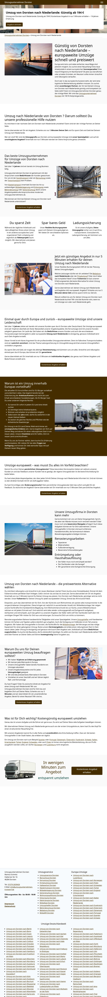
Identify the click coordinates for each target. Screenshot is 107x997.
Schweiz (88, 740)
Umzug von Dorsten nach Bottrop (86, 959)
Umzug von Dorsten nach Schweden (87, 885)
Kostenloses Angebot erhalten (28, 207)
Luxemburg (51, 745)
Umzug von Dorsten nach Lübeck (53, 959)
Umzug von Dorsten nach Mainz (52, 956)
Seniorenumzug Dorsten (49, 893)
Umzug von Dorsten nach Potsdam (20, 946)
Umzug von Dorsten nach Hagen (53, 974)
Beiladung (97, 273)
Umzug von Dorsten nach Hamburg (20, 951)
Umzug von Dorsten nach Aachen (53, 934)
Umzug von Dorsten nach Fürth (85, 944)
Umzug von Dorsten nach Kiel (51, 936)
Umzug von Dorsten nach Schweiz (86, 918)
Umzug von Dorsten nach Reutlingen (87, 964)
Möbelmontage (69, 624)
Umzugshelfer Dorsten (49, 905)
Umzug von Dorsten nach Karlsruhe (20, 994)
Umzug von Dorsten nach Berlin (19, 929)
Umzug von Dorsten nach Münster (20, 989)
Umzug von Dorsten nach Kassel (52, 971)
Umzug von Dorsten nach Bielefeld (20, 986)
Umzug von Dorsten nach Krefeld (53, 954)
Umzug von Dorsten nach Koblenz (86, 971)
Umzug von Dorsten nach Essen (19, 934)
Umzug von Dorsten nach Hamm (53, 981)
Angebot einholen (14, 24)
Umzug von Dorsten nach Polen (85, 883)
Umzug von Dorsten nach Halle (52, 941)
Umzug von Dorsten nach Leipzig (19, 936)
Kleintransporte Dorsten (49, 900)
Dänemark (61, 740)
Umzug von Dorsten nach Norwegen (87, 880)
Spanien (41, 740)
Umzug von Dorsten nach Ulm (85, 951)
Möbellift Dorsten (47, 913)
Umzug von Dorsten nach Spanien (86, 915)
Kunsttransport (22, 178)
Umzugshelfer (83, 619)
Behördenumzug (11, 190)
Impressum (9, 904)
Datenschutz (10, 906)
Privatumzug (82, 276)
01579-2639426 (14, 884)
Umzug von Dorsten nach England (86, 890)
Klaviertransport (14, 185)
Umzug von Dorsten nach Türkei (86, 888)
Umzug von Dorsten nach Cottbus (19, 941)
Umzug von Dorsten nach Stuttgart (20, 949)
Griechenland (10, 742)
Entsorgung (38, 187)
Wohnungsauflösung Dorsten (51, 895)
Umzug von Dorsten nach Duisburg (20, 979)
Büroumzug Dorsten (48, 878)
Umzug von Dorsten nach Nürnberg (20, 961)
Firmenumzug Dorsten (49, 883)
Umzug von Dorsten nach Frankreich (87, 905)
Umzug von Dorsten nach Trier (85, 994)
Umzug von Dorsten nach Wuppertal (20, 984)
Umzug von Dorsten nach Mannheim (21, 991)
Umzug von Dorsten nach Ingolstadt (87, 936)
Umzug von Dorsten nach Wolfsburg (87, 956)
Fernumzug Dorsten (48, 880)
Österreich (70, 740)
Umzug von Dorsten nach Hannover (20, 966)
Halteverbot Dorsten (48, 885)
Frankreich (80, 740)
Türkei (18, 742)
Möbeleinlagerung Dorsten (50, 890)
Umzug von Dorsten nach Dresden (20, 944)
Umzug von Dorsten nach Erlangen (87, 974)
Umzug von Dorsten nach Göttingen (87, 961)
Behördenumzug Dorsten (50, 908)
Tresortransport (14, 180)
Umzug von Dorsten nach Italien (86, 898)
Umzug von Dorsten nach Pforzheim (87, 954)
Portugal (52, 740)
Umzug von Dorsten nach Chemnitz (54, 939)
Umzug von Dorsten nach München (20, 959)
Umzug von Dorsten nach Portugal (87, 913)
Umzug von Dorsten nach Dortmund (20, 969)
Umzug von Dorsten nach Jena (85, 986)
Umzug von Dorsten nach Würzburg (87, 946)
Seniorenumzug (29, 190)
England (25, 742)
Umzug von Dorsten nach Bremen (19, 939)
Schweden (33, 742)
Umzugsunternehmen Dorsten (18, 2)
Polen (49, 742)
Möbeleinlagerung (23, 187)
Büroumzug (40, 178)
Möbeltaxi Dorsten (47, 903)
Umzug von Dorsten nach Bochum (20, 981)
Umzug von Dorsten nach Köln (18, 976)
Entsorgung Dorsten (48, 898)
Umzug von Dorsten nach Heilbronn (87, 949)
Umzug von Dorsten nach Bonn (18, 931)
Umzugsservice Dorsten (49, 875)
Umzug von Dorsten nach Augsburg (20, 964)
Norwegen (38, 745)
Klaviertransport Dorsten (50, 888)
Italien (94, 740)
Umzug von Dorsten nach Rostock (53, 969)
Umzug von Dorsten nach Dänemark (87, 910)
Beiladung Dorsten (47, 910)
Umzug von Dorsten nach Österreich (87, 908)
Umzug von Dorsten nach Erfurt (52, 961)
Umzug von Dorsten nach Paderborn (87, 934)
